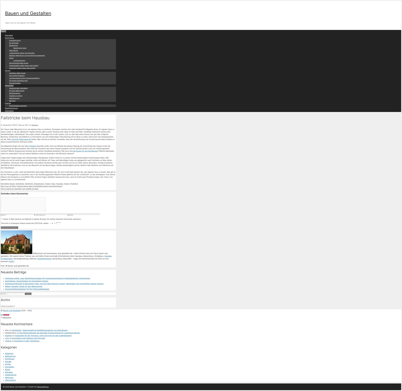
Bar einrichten (14, 43)
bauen (12, 184)
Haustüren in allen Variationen (26, 341)
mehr (11, 261)
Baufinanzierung (14, 93)
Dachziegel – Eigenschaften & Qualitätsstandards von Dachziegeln (40, 330)
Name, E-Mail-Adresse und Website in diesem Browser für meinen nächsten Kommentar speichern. (42, 219)
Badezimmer (13, 45)
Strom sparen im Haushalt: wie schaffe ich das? (19, 189)
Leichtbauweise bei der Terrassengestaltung (24, 78)
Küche (11, 58)
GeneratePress (43, 387)
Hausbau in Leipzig (15, 96)
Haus (53, 184)
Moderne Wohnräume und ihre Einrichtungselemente (27, 55)
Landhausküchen (19, 60)
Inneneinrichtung (15, 40)
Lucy (7, 338)
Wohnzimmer (13, 50)
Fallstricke (29, 184)
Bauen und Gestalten (28, 13)
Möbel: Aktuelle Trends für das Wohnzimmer (23, 286)
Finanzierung (39, 184)
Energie (8, 103)
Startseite (9, 35)
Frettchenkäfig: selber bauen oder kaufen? (23, 65)
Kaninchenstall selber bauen (18, 63)
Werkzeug (9, 378)
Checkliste (20, 184)
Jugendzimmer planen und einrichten (22, 53)
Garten (7, 70)
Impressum (9, 111)
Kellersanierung (14, 98)
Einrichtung (9, 38)
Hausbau (32, 146)
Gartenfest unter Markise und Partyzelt (28, 338)
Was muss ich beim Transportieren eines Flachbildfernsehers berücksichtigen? (31, 186)
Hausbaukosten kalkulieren (18, 88)
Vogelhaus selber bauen (17, 73)
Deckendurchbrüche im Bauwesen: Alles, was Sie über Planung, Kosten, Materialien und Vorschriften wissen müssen (54, 284)
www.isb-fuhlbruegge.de (21, 139)
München (12, 101)
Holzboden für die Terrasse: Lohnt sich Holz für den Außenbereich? (43, 336)
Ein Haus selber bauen (16, 91)
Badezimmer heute (19, 48)
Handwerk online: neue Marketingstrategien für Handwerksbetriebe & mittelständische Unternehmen (47, 278)
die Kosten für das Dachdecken (85, 151)
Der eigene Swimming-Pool (18, 81)
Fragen (47, 184)
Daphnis (8, 336)
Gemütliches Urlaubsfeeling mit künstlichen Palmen (26, 281)
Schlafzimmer (10, 375)
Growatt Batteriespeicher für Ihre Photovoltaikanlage (27, 289)
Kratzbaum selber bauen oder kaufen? (22, 68)
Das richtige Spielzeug (17, 76)
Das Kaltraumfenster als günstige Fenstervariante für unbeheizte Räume (49, 333)
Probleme (74, 184)
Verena (8, 341)
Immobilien (9, 86)
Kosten (66, 184)
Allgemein (9, 353)
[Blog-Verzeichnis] (5, 315)
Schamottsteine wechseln (18, 106)
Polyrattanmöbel (14, 83)
